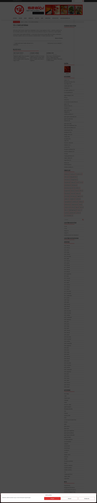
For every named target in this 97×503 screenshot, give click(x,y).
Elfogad (52, 498)
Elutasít (69, 498)
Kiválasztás (86, 498)
